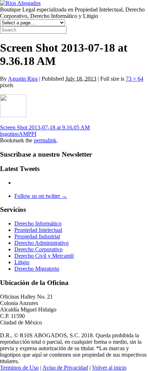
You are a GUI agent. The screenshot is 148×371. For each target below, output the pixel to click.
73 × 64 (134, 79)
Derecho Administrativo (41, 243)
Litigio (21, 262)
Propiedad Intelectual (38, 230)
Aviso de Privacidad (65, 368)
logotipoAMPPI (18, 134)
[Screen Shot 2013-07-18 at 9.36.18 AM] (13, 115)
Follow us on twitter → (40, 196)
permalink (45, 140)
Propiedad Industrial (37, 236)
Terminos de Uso (19, 368)
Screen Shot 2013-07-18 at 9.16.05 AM (45, 127)
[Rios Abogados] (20, 3)
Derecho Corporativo (38, 249)
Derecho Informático (37, 223)
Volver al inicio (109, 368)
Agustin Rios (23, 79)
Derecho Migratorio (36, 269)
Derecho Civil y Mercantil (44, 256)
